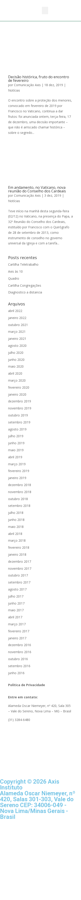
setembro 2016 (19, 666)
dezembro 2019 (19, 401)
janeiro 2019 (17, 478)
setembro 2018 (19, 505)
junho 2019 (16, 443)
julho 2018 (15, 512)
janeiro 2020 (17, 394)
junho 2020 (16, 359)
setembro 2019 (19, 422)
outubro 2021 (18, 325)
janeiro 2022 (17, 318)
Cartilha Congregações (24, 285)
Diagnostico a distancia (25, 292)
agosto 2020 (17, 345)
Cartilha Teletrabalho (23, 264)
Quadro (13, 278)
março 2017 (17, 624)
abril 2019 (15, 457)
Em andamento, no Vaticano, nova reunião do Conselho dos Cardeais (37, 189)
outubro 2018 (18, 499)
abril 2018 (15, 533)
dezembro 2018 (19, 485)
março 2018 (17, 540)
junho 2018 (16, 519)
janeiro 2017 (17, 638)
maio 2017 (16, 610)
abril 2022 (15, 311)
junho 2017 (16, 603)
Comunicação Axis (27, 85)
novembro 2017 (19, 568)
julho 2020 (15, 352)
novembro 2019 (19, 408)
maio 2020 (16, 366)
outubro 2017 (18, 575)
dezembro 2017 (19, 561)
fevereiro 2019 (18, 471)
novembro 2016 (19, 652)
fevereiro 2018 (18, 547)
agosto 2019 (17, 429)
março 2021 (17, 331)
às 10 (15, 271)
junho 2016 (16, 673)
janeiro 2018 (17, 554)
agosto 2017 (17, 589)
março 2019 (17, 464)
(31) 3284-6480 (19, 720)
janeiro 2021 (17, 338)
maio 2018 (16, 526)
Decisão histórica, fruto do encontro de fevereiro (38, 78)
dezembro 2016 (19, 645)
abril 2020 (15, 373)
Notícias (14, 90)
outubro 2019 (18, 415)
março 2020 (17, 380)
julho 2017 (15, 596)
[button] (45, 10)
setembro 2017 (19, 582)
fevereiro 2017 (18, 631)
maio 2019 (16, 450)
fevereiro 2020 (18, 387)
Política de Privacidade (26, 685)
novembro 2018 (19, 492)
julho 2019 (15, 436)
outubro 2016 (18, 659)
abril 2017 (15, 617)
